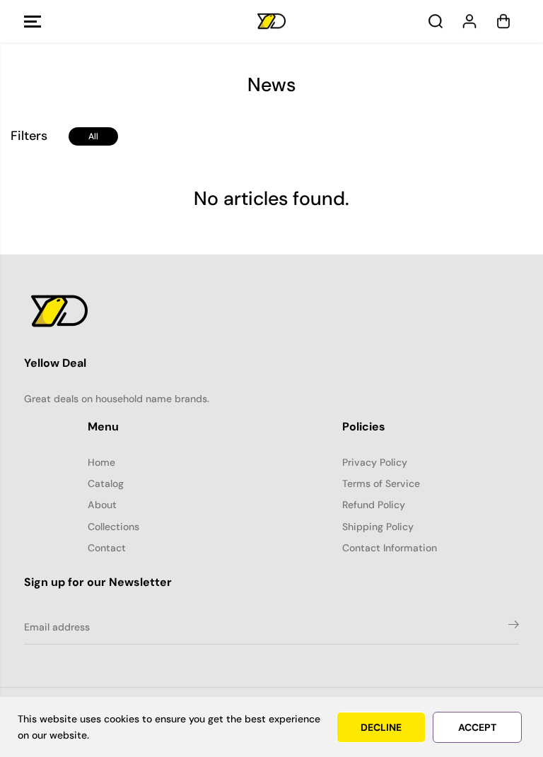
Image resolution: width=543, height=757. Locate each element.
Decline (381, 727)
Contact (107, 547)
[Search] (435, 21)
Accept (477, 727)
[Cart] (503, 21)
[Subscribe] (513, 627)
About (102, 504)
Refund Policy (373, 504)
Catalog (106, 483)
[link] (271, 311)
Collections (113, 526)
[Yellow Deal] (271, 21)
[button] (32, 21)
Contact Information (389, 547)
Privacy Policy (374, 462)
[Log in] (469, 21)
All (93, 136)
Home (101, 462)
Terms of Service (381, 483)
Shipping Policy (378, 526)
